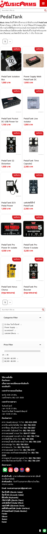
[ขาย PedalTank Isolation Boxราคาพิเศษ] (11, 60)
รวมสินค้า (6, 386)
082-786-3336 (28, 439)
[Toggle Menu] (43, 3)
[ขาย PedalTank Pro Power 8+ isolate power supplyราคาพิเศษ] (11, 229)
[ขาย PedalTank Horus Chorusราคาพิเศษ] (11, 271)
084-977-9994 (29, 433)
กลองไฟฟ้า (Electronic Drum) (13, 506)
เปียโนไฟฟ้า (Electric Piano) (13, 500)
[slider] (3, 351)
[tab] (22, 317)
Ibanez (4, 519)
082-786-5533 (29, 431)
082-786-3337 (29, 428)
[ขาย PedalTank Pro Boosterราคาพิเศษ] (33, 271)
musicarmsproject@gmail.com (19, 488)
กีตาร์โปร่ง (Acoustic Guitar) (13, 495)
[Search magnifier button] (43, 309)
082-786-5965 (34, 458)
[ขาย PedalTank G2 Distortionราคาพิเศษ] (11, 144)
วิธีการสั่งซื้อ (7, 377)
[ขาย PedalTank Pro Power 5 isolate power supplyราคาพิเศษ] (33, 229)
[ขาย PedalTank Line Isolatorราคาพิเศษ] (33, 102)
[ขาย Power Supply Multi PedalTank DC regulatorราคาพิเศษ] (33, 60)
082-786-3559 (30, 425)
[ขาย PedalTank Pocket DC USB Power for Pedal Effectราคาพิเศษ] (11, 102)
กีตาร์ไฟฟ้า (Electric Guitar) (12, 492)
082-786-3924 (22, 444)
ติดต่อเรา (6, 380)
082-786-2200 (35, 442)
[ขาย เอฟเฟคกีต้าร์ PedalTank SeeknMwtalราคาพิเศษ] (33, 186)
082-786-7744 (33, 436)
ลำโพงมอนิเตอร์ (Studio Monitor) (14, 511)
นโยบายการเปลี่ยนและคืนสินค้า (15, 383)
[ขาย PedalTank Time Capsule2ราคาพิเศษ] (33, 144)
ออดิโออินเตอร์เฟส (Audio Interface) (16, 508)
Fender (4, 514)
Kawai (4, 522)
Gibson (4, 516)
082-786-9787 (29, 450)
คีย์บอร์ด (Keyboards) (10, 498)
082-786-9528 (24, 447)
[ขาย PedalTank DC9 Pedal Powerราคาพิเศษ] (11, 186)
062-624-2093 (31, 422)
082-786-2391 (34, 461)
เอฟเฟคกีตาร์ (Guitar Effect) (12, 503)
